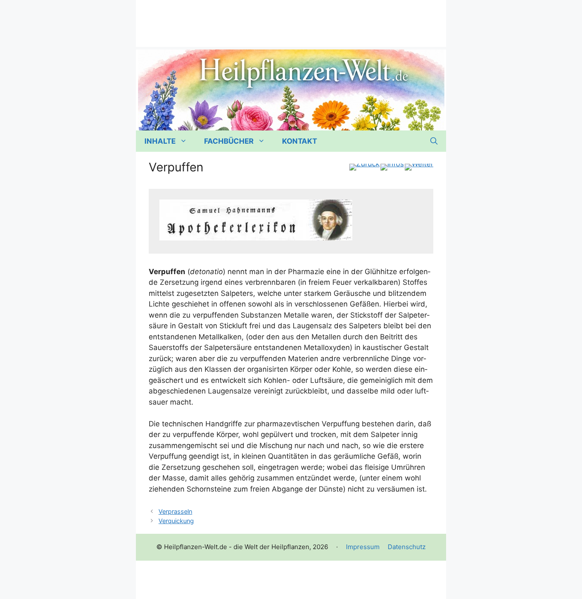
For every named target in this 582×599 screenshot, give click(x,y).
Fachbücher (229, 141)
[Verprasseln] (364, 167)
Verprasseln (175, 511)
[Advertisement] (291, 19)
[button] (434, 141)
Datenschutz (407, 547)
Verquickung (176, 520)
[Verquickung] (419, 167)
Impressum (363, 547)
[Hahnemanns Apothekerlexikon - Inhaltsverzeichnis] (392, 167)
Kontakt (299, 141)
